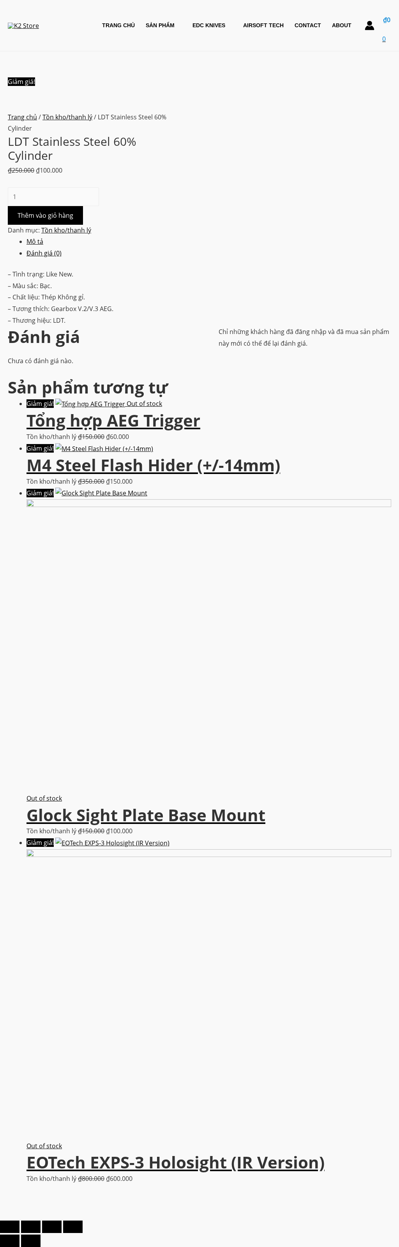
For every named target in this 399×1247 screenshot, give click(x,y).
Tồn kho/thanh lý (67, 117)
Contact (308, 25)
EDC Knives (208, 25)
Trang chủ (22, 117)
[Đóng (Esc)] (73, 1227)
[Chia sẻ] (52, 1227)
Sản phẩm (160, 25)
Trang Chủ (118, 25)
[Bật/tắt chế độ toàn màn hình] (31, 1227)
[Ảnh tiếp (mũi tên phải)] (31, 1241)
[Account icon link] (369, 25)
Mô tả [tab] (34, 241)
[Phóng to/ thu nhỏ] (9, 1227)
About (341, 25)
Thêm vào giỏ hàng (45, 215)
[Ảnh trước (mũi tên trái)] (9, 1241)
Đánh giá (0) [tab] (44, 253)
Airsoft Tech (263, 25)
